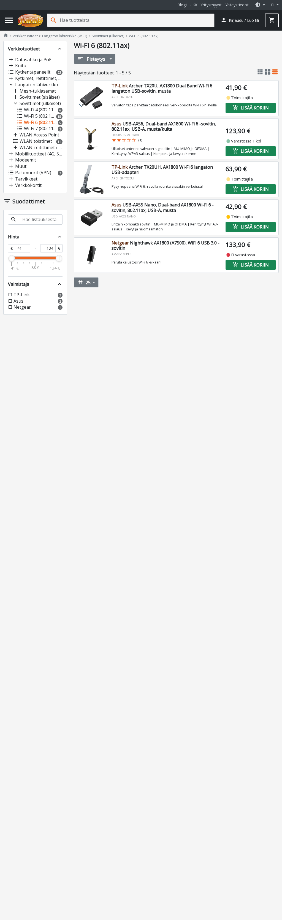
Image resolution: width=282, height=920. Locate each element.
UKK (193, 4)
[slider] (11, 258)
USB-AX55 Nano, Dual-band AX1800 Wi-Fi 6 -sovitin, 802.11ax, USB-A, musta (163, 207)
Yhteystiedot (237, 4)
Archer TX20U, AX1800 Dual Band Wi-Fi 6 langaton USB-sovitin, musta (162, 88)
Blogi (182, 4)
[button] (260, 4)
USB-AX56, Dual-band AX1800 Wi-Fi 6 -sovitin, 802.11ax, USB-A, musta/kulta (164, 126)
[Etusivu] (31, 20)
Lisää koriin (250, 108)
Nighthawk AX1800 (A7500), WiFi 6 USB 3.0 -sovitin (165, 245)
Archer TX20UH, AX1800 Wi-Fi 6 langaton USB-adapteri (162, 169)
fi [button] (273, 4)
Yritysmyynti (211, 4)
